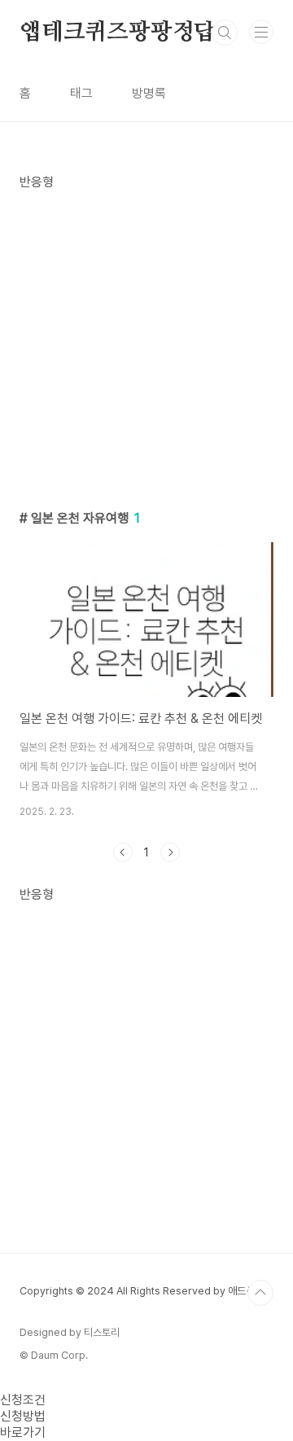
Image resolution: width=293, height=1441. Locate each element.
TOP (260, 1293)
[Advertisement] (146, 337)
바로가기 (23, 1432)
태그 (81, 93)
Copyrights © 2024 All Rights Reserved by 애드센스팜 (146, 1291)
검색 (224, 32)
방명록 (149, 93)
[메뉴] (261, 32)
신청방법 (23, 1416)
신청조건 (23, 1400)
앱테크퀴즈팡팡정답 (118, 32)
